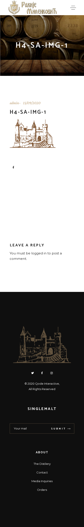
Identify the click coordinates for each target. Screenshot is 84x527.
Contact (42, 472)
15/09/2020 (31, 103)
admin (14, 103)
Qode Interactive (47, 383)
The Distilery (42, 463)
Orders (42, 489)
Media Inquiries (42, 481)
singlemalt (42, 409)
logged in (39, 253)
